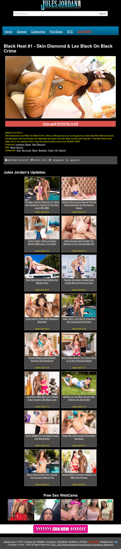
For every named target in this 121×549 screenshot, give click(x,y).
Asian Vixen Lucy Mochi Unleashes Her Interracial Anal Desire (79, 320)
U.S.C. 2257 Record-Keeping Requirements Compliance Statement (82, 544)
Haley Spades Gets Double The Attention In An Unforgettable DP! (78, 242)
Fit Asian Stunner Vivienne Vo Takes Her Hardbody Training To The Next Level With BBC (42, 204)
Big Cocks (26, 150)
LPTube (83, 541)
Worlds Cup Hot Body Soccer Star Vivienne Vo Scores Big (79, 398)
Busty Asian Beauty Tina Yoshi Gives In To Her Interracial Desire (79, 359)
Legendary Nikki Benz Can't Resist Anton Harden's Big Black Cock (42, 398)
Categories (38, 31)
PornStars (56, 31)
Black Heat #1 (16, 147)
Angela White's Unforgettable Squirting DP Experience (42, 359)
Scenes (22, 31)
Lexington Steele (23, 144)
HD (56, 150)
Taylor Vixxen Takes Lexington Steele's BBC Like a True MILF (42, 242)
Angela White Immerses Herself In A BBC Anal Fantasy (79, 476)
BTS (70, 31)
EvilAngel (73, 541)
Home (8, 31)
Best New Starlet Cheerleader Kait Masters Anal (42, 281)
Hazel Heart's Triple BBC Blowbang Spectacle (42, 320)
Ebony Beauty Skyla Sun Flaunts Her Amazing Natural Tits (42, 476)
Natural (62, 150)
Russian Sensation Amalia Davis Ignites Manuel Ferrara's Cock (79, 281)
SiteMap (41, 541)
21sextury (51, 541)
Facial (51, 150)
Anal (19, 150)
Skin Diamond (38, 144)
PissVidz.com (106, 541)
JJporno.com (10, 541)
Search (102, 13)
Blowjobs (43, 150)
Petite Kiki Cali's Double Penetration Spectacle (79, 437)
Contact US (30, 541)
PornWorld (62, 541)
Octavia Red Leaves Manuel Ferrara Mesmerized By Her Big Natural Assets (79, 204)
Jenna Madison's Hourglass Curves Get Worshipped (42, 437)
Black (34, 150)
